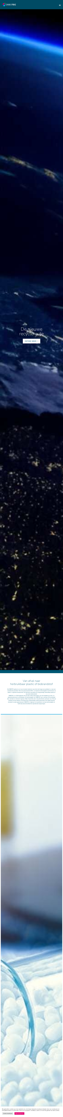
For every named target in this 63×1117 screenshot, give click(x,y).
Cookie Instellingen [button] (7, 1113)
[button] (60, 5)
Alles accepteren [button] (19, 1113)
